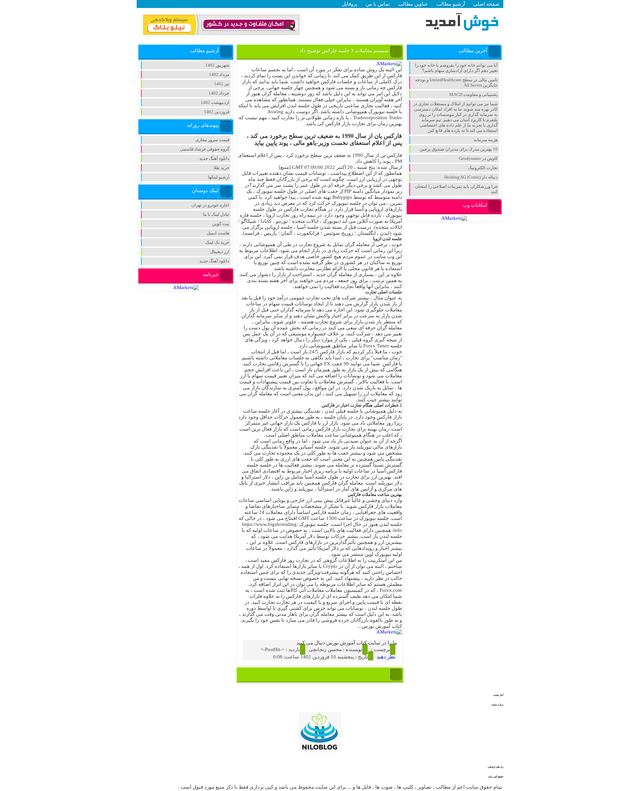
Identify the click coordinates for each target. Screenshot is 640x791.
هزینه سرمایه (486, 139)
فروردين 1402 (216, 111)
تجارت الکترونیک (483, 167)
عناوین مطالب (413, 4)
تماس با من (378, 4)
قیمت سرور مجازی (212, 139)
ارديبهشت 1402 (215, 102)
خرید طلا (221, 167)
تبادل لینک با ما (216, 214)
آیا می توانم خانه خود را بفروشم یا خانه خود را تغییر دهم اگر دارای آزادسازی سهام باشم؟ (456, 68)
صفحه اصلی (486, 4)
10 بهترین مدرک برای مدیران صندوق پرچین (459, 149)
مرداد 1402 (219, 74)
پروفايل (349, 4)
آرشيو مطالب (450, 4)
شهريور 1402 (217, 65)
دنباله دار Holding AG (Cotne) (471, 177)
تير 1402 (221, 83)
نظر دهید (386, 656)
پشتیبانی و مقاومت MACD (473, 94)
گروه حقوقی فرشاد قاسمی (204, 149)
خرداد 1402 (219, 93)
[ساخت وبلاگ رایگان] (221, 33)
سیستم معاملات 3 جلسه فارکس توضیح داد (344, 50)
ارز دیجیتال (219, 251)
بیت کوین (220, 223)
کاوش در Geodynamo (478, 158)
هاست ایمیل (218, 232)
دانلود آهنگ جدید (214, 158)
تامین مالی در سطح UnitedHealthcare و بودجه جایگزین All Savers (456, 82)
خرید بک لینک (217, 242)
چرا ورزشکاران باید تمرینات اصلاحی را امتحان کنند (456, 189)
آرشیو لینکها (218, 177)
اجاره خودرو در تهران (210, 204)
